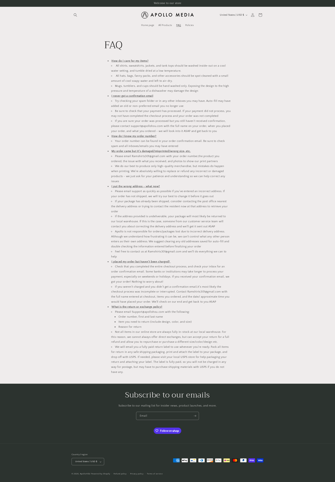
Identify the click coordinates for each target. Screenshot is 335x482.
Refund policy (120, 474)
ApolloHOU (85, 474)
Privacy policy (137, 474)
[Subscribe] (195, 416)
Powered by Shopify (100, 474)
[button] (75, 15)
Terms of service (155, 474)
